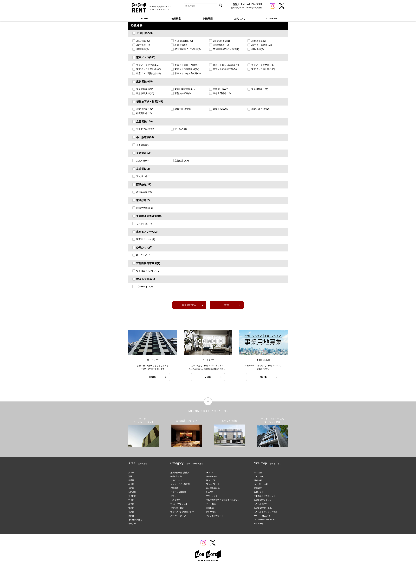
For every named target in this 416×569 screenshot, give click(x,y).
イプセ (173, 496)
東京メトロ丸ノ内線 (187, 65)
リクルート (259, 523)
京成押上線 (143, 176)
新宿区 (131, 504)
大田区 (131, 488)
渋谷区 (131, 472)
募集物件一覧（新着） (180, 472)
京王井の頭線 (145, 129)
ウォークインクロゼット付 (182, 512)
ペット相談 (211, 504)
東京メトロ (145, 57)
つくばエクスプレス (148, 270)
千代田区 (132, 496)
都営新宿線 (220, 109)
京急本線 (143, 160)
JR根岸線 (257, 49)
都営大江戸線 (260, 109)
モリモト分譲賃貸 (178, 492)
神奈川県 (132, 523)
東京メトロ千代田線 (148, 69)
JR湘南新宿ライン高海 (226, 49)
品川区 (131, 484)
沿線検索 (258, 480)
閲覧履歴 (208, 18)
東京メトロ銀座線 (147, 65)
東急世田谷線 (222, 93)
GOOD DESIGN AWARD (264, 520)
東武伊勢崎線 (144, 207)
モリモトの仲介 (261, 504)
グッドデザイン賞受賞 (180, 484)
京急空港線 (182, 160)
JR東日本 (144, 33)
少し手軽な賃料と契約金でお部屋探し (222, 500)
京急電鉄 (143, 153)
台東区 (131, 512)
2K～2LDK (210, 480)
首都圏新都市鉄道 (148, 263)
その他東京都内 (135, 520)
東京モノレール (146, 231)
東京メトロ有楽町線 (187, 69)
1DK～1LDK (211, 476)
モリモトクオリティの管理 (265, 512)
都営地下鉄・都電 (149, 101)
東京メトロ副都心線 (148, 73)
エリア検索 (259, 476)
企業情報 (258, 472)
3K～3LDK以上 (212, 484)
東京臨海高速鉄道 (149, 216)
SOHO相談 (211, 512)
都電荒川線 (144, 113)
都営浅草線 (144, 109)
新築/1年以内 (176, 476)
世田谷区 (132, 492)
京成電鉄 (143, 168)
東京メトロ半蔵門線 (225, 69)
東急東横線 (144, 89)
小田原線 (143, 145)
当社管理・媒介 (177, 508)
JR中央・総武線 (261, 45)
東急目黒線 (259, 89)
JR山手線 (143, 40)
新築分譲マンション (263, 500)
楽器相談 (210, 508)
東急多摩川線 (145, 93)
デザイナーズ (176, 480)
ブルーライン (144, 286)
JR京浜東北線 (184, 40)
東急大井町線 (183, 93)
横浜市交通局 (145, 279)
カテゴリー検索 (261, 484)
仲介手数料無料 (213, 488)
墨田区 (131, 516)
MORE (152, 377)
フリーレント (212, 496)
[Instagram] (272, 6)
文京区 (131, 508)
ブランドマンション (179, 504)
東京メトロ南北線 (263, 69)
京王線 (181, 129)
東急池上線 (220, 89)
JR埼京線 (181, 45)
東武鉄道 (143, 200)
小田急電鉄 (145, 137)
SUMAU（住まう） (262, 516)
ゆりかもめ (144, 247)
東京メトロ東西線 (262, 65)
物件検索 (176, 18)
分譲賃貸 (174, 488)
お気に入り (240, 18)
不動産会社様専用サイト (264, 496)
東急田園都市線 (185, 89)
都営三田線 (183, 109)
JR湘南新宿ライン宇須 (188, 49)
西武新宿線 (144, 192)
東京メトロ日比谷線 (226, 65)
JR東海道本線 (221, 40)
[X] (282, 6)
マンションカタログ (215, 516)
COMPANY (271, 18)
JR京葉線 (142, 49)
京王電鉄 (144, 121)
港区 (130, 476)
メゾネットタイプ (178, 516)
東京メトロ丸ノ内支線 (188, 73)
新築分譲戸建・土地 (263, 508)
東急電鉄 (144, 81)
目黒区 (131, 480)
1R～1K (209, 472)
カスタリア (175, 500)
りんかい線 (144, 223)
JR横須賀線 (258, 40)
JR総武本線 (221, 45)
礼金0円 (209, 492)
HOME (144, 18)
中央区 (131, 500)
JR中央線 (143, 45)
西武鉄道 (143, 184)
